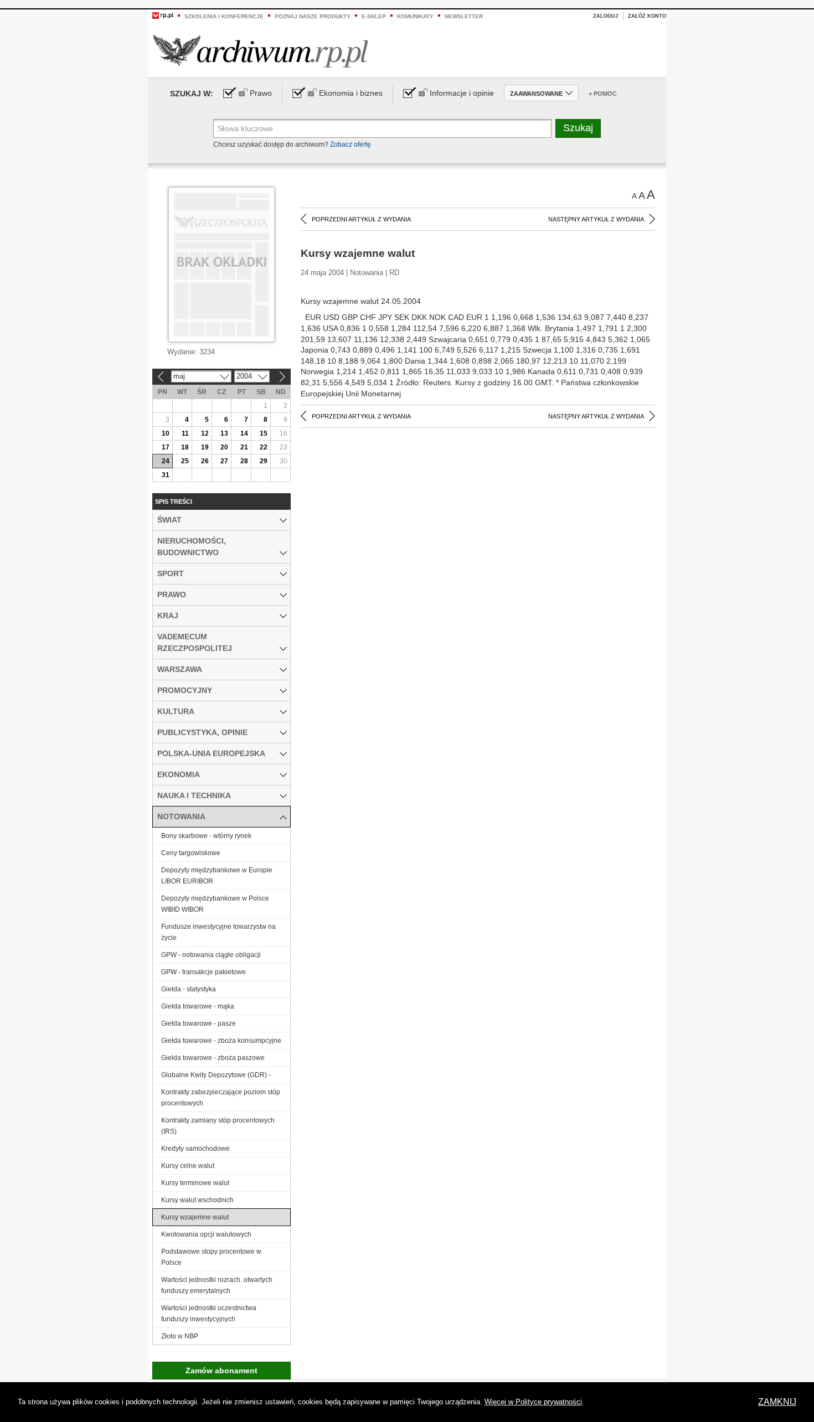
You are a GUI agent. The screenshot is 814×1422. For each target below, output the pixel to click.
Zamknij (777, 1402)
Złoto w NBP (179, 1336)
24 (165, 461)
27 (224, 461)
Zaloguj (605, 16)
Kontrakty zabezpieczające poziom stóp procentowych (220, 1097)
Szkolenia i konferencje (224, 16)
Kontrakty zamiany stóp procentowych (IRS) (218, 1125)
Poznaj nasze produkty (313, 16)
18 (185, 447)
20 (224, 447)
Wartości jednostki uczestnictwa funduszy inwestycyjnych (208, 1313)
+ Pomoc (603, 93)
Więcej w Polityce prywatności (533, 1402)
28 (244, 461)
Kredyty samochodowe (195, 1148)
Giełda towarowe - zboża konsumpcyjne (221, 1040)
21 (244, 447)
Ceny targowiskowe (190, 853)
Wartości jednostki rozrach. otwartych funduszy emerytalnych (216, 1285)
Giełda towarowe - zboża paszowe (213, 1058)
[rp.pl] (162, 15)
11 (185, 433)
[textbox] (382, 128)
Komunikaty (415, 16)
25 (185, 461)
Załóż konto (647, 16)
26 (205, 461)
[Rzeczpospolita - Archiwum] (260, 51)
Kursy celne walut (187, 1166)
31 (165, 475)
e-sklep (374, 16)
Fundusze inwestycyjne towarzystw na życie (218, 932)
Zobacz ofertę (350, 144)
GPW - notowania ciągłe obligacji (211, 955)
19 (205, 447)
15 (263, 433)
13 (224, 433)
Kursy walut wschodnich (197, 1200)
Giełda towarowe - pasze (198, 1023)
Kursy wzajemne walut (195, 1217)
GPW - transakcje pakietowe (203, 972)
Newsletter (464, 16)
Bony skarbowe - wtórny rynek (206, 836)
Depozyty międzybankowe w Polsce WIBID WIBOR (215, 903)
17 (165, 447)
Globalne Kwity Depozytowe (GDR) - (216, 1075)
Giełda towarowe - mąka (197, 1006)
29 (263, 461)
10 (165, 433)
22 (263, 447)
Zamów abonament (221, 1370)
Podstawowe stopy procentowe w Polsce (211, 1257)
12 (205, 433)
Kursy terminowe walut (195, 1183)
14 (244, 433)
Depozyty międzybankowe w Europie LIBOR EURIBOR (216, 875)
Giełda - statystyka (188, 989)
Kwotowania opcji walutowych (206, 1234)
